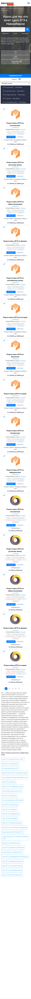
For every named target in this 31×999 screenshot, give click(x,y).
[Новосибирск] (7, 3)
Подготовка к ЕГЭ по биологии (15, 356)
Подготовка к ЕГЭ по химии (15, 394)
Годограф (15, 514)
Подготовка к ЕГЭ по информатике (15, 471)
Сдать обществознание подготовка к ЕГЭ (14, 777)
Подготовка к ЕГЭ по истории (15, 317)
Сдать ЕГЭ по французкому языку (12, 861)
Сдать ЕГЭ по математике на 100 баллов (14, 827)
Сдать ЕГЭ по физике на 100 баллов (13, 847)
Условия (15, 33)
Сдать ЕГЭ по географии (9, 818)
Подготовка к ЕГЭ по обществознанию (15, 203)
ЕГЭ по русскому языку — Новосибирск (13, 91)
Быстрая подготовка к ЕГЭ (10, 768)
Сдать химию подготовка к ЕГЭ (11, 791)
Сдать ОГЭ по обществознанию (12, 823)
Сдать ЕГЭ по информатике (10, 813)
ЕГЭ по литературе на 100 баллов (12, 800)
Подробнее (20, 137)
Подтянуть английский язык (10, 843)
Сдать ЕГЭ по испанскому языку (12, 875)
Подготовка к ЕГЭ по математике (15, 124)
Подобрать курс (15, 76)
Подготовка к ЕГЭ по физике (15, 241)
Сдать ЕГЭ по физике (8, 782)
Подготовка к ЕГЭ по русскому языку (15, 164)
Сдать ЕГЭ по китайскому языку (12, 865)
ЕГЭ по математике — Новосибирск (12, 87)
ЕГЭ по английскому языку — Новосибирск (14, 102)
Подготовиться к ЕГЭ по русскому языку (14, 773)
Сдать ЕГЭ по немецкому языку (11, 870)
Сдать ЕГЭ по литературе (10, 804)
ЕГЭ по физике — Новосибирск (11, 98)
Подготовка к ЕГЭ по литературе (15, 432)
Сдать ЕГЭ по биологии (9, 795)
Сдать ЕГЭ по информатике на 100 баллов (15, 856)
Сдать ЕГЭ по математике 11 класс (12, 759)
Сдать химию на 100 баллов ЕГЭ (12, 852)
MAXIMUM (15, 127)
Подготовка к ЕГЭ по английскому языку (15, 279)
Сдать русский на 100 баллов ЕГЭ (12, 832)
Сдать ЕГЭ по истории (9, 809)
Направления (5, 33)
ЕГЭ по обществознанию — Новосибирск (14, 94)
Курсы (3, 8)
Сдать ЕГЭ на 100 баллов (10, 763)
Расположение (25, 33)
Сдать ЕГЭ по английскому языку (12, 786)
